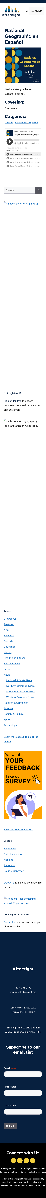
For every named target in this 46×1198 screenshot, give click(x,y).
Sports (7, 719)
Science (8, 708)
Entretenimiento (13, 854)
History (8, 652)
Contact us (10, 922)
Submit (10, 1126)
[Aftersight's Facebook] (13, 1160)
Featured (9, 624)
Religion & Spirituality (16, 702)
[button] (26, 11)
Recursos (9, 865)
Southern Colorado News (20, 691)
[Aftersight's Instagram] (26, 1160)
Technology (10, 725)
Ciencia (9, 122)
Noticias (8, 859)
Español (33, 122)
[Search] (38, 190)
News (7, 674)
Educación (21, 122)
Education (9, 646)
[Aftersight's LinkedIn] (20, 1160)
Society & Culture (14, 714)
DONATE (9, 882)
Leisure (8, 669)
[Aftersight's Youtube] (32, 1160)
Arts (6, 630)
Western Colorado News (20, 697)
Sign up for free (12, 401)
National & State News (19, 680)
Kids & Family (12, 663)
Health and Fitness (15, 658)
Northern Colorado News (20, 686)
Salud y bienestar (14, 871)
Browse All (10, 618)
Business (9, 635)
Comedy (8, 641)
